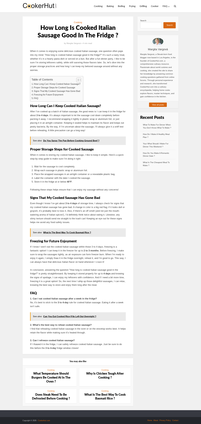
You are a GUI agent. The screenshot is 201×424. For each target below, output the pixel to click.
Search (143, 20)
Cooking (98, 6)
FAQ (165, 6)
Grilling (143, 6)
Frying (132, 6)
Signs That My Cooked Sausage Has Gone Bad (57, 91)
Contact (175, 420)
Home (149, 420)
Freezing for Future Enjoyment (48, 94)
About (155, 420)
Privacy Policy (165, 420)
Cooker (154, 6)
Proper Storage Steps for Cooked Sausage (54, 87)
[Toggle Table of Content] (77, 80)
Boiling (121, 6)
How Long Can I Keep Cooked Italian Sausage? (57, 84)
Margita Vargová (74, 43)
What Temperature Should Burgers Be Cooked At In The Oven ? (50, 377)
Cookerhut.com (44, 420)
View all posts (158, 105)
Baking (110, 6)
